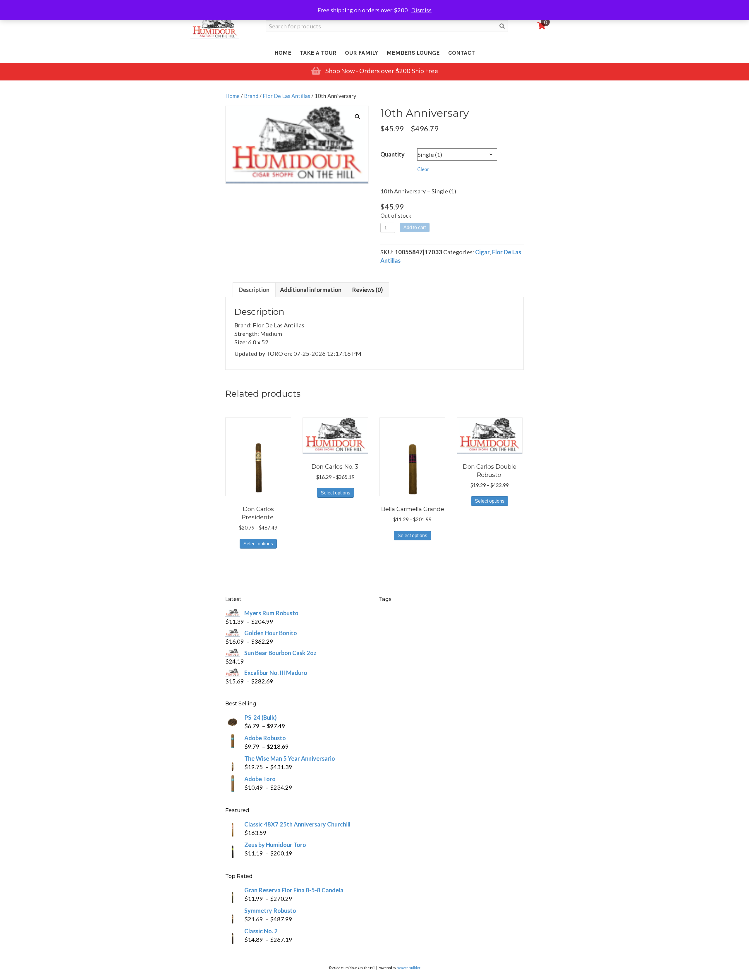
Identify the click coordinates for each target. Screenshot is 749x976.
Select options (258, 543)
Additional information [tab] (310, 289)
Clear (423, 169)
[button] (357, 116)
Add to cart (414, 227)
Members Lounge (413, 52)
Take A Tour (318, 52)
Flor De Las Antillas (286, 96)
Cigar (482, 251)
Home (282, 52)
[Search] (502, 26)
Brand (251, 96)
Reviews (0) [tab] (367, 289)
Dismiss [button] (421, 9)
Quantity (392, 154)
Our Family (361, 52)
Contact (461, 52)
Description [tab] (254, 289)
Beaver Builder (408, 967)
